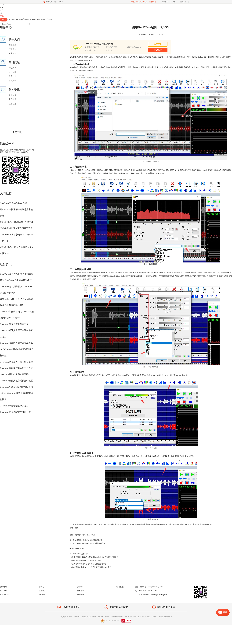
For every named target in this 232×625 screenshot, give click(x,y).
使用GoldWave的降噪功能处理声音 (16, 222)
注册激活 (12, 49)
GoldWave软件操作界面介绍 (13, 203)
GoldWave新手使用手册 (79, 554)
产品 (1, 10)
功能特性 (3, 587)
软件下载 (3, 591)
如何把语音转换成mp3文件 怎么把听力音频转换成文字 (90, 567)
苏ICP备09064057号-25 (112, 621)
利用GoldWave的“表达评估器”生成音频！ (91, 543)
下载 (2, 16)
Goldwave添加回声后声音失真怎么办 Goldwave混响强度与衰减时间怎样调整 (16, 349)
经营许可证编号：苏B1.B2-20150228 (118, 617)
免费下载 (17, 132)
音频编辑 (12, 72)
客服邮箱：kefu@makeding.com (151, 587)
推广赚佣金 (120, 587)
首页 (1, 7)
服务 (1, 13)
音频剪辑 (12, 68)
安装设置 (12, 45)
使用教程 (12, 53)
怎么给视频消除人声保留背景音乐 (16, 228)
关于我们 (80, 587)
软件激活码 (4, 594)
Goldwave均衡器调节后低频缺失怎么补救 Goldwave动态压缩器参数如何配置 (16, 393)
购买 (4, 19)
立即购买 (158, 50)
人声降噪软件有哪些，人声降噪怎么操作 (85, 560)
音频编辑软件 (80, 535)
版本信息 (12, 104)
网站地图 (80, 594)
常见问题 (42, 591)
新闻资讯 (42, 594)
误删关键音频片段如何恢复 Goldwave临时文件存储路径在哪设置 (94, 557)
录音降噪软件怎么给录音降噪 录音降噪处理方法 (88, 564)
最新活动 (12, 95)
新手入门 (42, 587)
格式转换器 (91, 535)
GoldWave (3, 5)
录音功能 (12, 76)
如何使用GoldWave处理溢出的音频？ (90, 540)
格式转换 (12, 81)
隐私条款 (80, 591)
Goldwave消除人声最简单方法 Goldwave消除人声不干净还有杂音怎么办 (16, 330)
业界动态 (12, 99)
